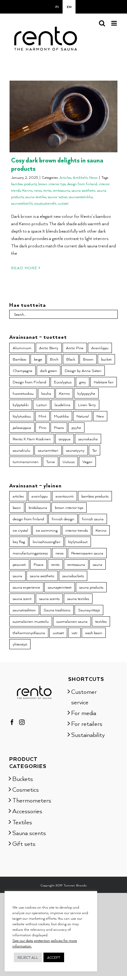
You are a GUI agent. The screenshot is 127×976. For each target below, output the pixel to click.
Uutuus (69, 461)
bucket (106, 359)
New (100, 416)
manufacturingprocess (30, 553)
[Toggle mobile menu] (114, 23)
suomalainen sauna (72, 621)
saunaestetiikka (81, 196)
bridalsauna (38, 507)
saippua (65, 439)
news (38, 190)
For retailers (86, 723)
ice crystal (20, 530)
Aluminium (22, 347)
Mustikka (61, 416)
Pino (42, 427)
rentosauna (61, 190)
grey (82, 382)
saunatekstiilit (22, 203)
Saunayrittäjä (89, 610)
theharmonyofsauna (29, 632)
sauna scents (49, 598)
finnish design (63, 519)
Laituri (41, 404)
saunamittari (48, 450)
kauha (46, 393)
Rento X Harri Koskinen (32, 439)
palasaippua (22, 427)
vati (74, 632)
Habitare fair (103, 382)
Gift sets (23, 843)
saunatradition (24, 610)
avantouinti (64, 496)
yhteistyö (20, 644)
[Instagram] (22, 722)
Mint (42, 416)
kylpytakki (21, 404)
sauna (97, 564)
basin (17, 507)
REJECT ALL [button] (28, 957)
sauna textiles (35, 196)
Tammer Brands (75, 885)
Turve (50, 461)
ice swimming (47, 530)
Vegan (87, 461)
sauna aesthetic (84, 190)
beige (38, 359)
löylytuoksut (78, 541)
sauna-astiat (57, 196)
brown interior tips (52, 183)
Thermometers (31, 800)
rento (47, 190)
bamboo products (24, 183)
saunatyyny (75, 450)
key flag (19, 541)
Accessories (27, 810)
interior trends (76, 530)
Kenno (27, 190)
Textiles (22, 822)
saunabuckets (73, 575)
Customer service (84, 696)
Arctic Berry (48, 347)
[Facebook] (12, 722)
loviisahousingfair (46, 541)
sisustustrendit (45, 203)
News (93, 177)
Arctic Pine (75, 347)
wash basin (93, 632)
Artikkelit (80, 177)
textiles (101, 621)
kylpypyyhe (86, 393)
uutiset (63, 203)
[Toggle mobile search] (102, 23)
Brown (88, 359)
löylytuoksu (22, 416)
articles (18, 496)
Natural (82, 416)
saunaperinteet (60, 587)
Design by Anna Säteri (83, 370)
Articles (65, 177)
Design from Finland (29, 382)
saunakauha (88, 439)
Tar (94, 450)
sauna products (91, 587)
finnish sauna (93, 519)
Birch (54, 359)
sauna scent (22, 598)
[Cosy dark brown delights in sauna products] (63, 116)
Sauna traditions (56, 610)
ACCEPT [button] (53, 957)
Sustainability (88, 734)
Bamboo (19, 359)
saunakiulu (21, 450)
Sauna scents (29, 832)
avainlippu (39, 496)
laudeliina (62, 404)
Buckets (22, 778)
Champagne (22, 370)
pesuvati (19, 564)
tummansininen (26, 461)
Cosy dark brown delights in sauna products (57, 164)
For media (83, 712)
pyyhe (76, 427)
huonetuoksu (23, 393)
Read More (24, 267)
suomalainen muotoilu (31, 621)
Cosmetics (25, 789)
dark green (48, 370)
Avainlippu (100, 347)
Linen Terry (87, 404)
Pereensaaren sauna (87, 553)
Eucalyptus (63, 382)
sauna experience (26, 587)
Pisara (59, 427)
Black (70, 359)
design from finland (82, 183)
